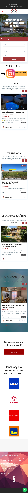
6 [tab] (12, 132)
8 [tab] (16, 132)
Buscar (14, 59)
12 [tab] (24, 132)
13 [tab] (27, 132)
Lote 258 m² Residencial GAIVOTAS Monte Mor (10, 183)
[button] (25, 490)
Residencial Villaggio (7, 302)
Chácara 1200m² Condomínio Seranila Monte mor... (12, 245)
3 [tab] (5, 132)
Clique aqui (14, 160)
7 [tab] (14, 132)
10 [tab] (20, 132)
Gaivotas (5, 108)
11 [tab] (22, 132)
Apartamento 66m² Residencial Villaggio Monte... (13, 306)
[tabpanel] (14, 112)
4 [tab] (7, 132)
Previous (23, 91)
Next (26, 91)
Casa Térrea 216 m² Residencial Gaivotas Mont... (13, 113)
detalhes (23, 122)
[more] (20, 120)
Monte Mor (10, 108)
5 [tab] (9, 132)
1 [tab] (1, 132)
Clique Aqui (14, 90)
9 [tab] (18, 132)
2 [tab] (3, 132)
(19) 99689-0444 (15, 4)
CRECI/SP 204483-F (14, 2)
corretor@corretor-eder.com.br (15, 6)
